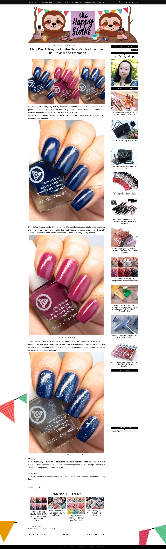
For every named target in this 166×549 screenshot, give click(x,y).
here (51, 347)
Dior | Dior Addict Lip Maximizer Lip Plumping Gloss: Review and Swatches (124, 364)
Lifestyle (62, 2)
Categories (47, 2)
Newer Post (39, 535)
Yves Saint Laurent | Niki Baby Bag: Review (124, 167)
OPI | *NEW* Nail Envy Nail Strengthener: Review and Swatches (124, 280)
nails (54, 528)
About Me (76, 2)
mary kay (48, 528)
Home (67, 535)
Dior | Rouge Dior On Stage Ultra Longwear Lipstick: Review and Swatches (124, 221)
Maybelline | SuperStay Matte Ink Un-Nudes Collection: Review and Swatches (124, 251)
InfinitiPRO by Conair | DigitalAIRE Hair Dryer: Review (124, 337)
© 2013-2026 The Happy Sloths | (73, 547)
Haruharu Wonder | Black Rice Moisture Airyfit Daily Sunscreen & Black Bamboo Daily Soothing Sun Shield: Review (124, 308)
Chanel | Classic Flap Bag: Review (124, 141)
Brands (32, 2)
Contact (103, 2)
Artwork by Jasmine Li (96, 547)
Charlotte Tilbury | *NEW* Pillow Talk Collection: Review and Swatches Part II (124, 114)
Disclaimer (90, 2)
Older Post (94, 535)
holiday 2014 (39, 528)
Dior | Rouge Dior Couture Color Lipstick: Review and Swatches (124, 194)
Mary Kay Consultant (68, 476)
